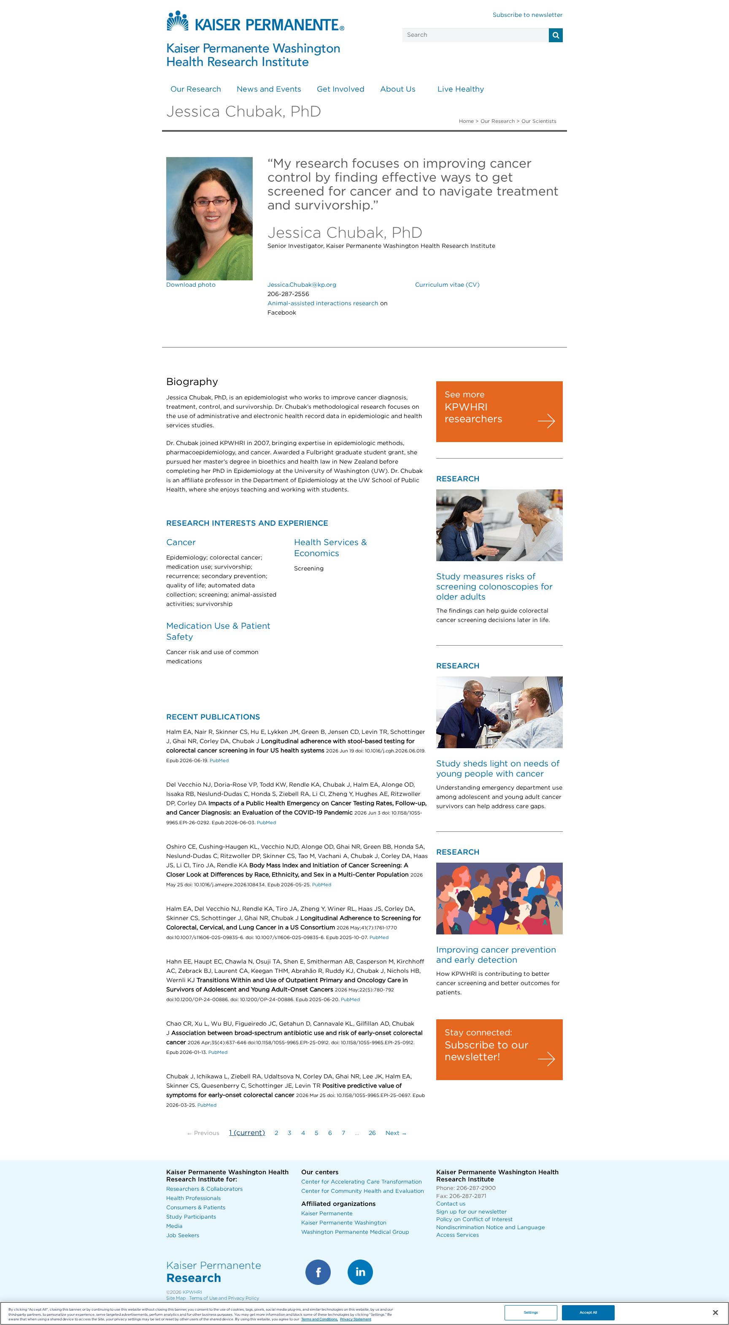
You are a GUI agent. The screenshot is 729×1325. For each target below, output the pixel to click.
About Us (398, 89)
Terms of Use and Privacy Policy (224, 1298)
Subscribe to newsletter (528, 15)
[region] (364, 1313)
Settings (531, 1313)
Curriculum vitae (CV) (447, 285)
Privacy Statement (355, 1320)
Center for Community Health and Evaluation (362, 1191)
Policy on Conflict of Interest (474, 1219)
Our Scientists (538, 121)
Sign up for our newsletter (471, 1212)
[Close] (715, 1312)
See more (465, 395)
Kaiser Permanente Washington (343, 1223)
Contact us (450, 1204)
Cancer (181, 542)
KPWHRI (192, 1292)
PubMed (219, 760)
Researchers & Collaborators (204, 1189)
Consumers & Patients (195, 1208)
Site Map (176, 1298)
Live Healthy (460, 89)
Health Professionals (193, 1198)
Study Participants (191, 1217)
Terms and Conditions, (319, 1320)
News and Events (269, 89)
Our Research (195, 89)
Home (466, 121)
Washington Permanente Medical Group (355, 1232)
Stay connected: (478, 1033)
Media (174, 1226)
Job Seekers (182, 1235)
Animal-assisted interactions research (322, 304)
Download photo (191, 285)
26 (372, 1133)
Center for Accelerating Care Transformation (361, 1182)
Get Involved (340, 89)
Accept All (588, 1313)
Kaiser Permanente (327, 1213)
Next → (396, 1133)
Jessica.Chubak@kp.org (301, 285)
